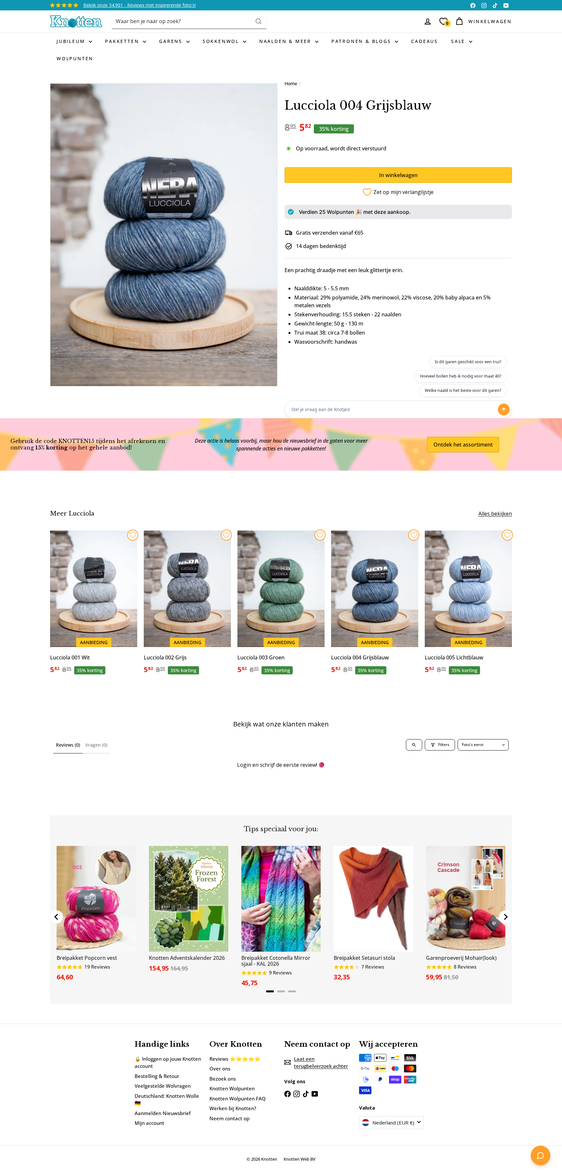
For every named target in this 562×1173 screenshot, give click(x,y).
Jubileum (72, 41)
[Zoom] (163, 235)
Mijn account (149, 1123)
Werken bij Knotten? (232, 1108)
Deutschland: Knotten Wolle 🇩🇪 (167, 1100)
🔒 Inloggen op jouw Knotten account (168, 1063)
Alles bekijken (495, 513)
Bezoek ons (222, 1078)
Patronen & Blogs (362, 41)
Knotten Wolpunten (232, 1088)
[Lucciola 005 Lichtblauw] (468, 606)
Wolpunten (75, 58)
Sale (459, 41)
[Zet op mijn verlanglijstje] (132, 535)
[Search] (258, 21)
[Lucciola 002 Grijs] (187, 606)
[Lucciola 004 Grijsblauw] (374, 606)
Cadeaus (424, 41)
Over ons (219, 1068)
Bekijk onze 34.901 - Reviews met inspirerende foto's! (139, 5)
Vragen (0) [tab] (96, 745)
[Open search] (414, 745)
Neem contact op (229, 1118)
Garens (172, 41)
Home (291, 83)
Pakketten (123, 41)
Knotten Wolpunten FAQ (237, 1098)
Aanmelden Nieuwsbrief (163, 1113)
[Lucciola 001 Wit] (93, 606)
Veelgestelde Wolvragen (163, 1086)
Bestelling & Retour (157, 1076)
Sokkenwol (222, 41)
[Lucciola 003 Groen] (281, 606)
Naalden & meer (286, 41)
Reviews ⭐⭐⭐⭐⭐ (235, 1059)
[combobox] (189, 21)
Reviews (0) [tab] (68, 745)
